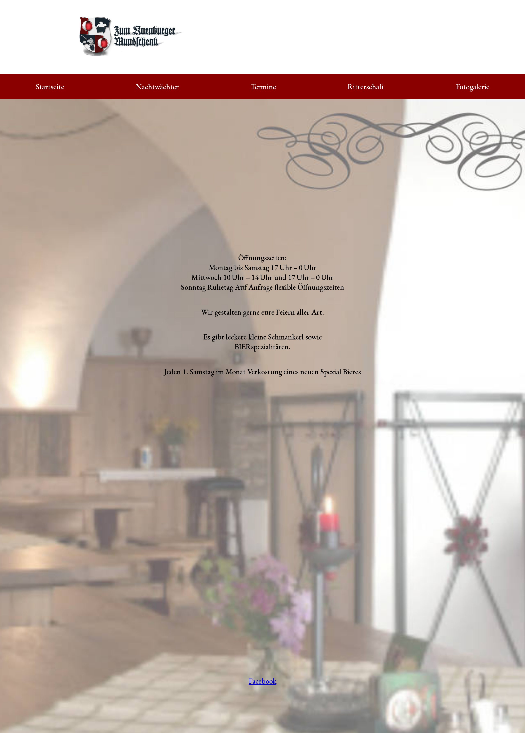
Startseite (50, 87)
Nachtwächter (157, 87)
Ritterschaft (366, 87)
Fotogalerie (472, 87)
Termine (263, 87)
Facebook (262, 681)
